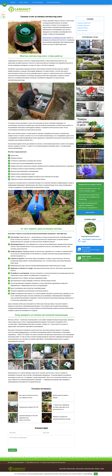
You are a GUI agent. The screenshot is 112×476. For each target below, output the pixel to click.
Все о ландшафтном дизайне (19, 9)
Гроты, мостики (82, 30)
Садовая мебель (82, 28)
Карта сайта (62, 468)
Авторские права (89, 468)
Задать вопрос (90, 212)
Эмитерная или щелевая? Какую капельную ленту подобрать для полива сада (89, 197)
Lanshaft (16, 468)
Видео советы (23, 2)
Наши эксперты (80, 468)
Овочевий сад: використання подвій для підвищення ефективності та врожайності (88, 205)
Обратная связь (71, 468)
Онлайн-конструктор (53, 2)
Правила (97, 468)
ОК (96, 474)
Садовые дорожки (83, 25)
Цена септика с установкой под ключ (54, 38)
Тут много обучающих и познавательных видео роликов (91, 258)
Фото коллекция (37, 2)
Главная (12, 2)
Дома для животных (84, 23)
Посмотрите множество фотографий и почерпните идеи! (91, 249)
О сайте (102, 468)
